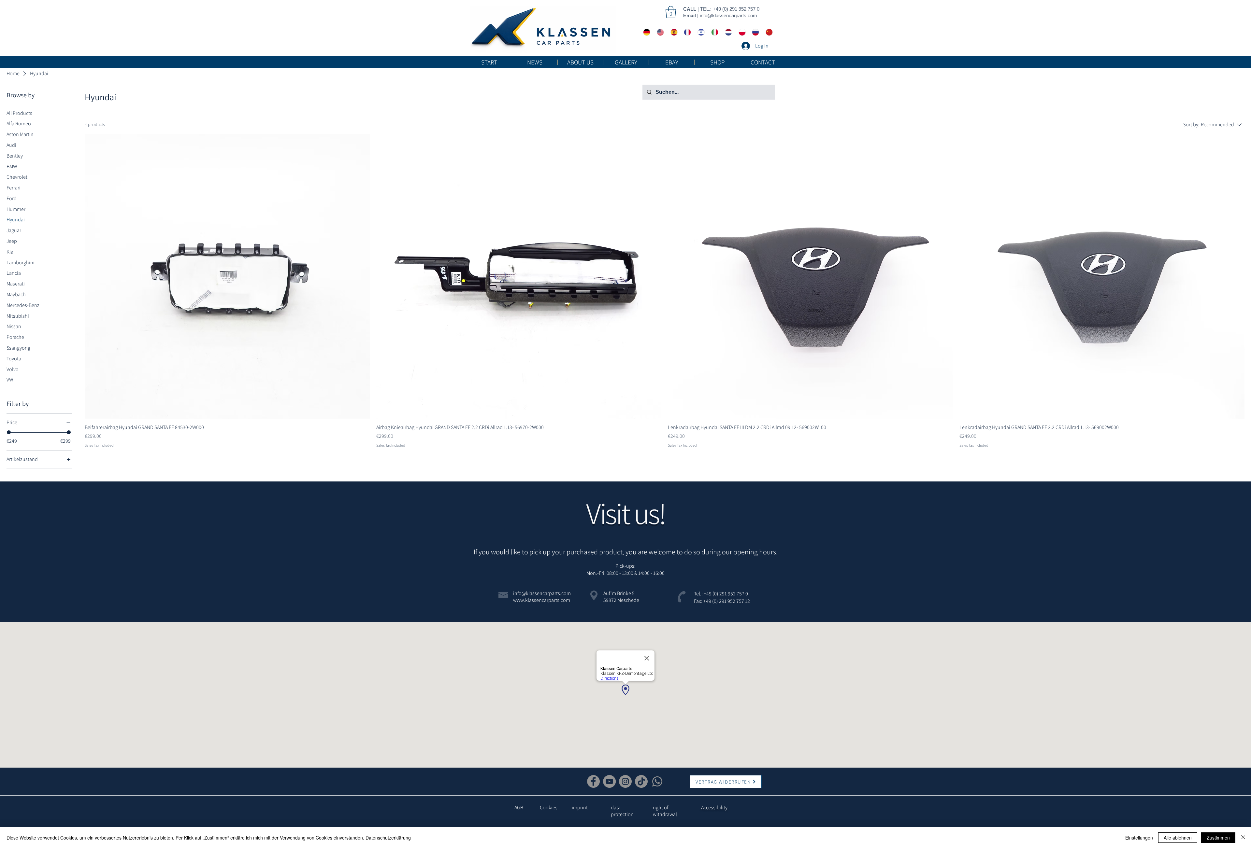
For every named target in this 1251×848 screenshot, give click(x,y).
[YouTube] (609, 781)
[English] (659, 32)
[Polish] (740, 32)
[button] (671, 12)
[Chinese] (767, 32)
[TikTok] (641, 781)
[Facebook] (593, 781)
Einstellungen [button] (1139, 837)
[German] (645, 32)
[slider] (9, 432)
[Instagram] (625, 781)
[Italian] (713, 32)
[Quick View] (227, 276)
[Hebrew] (699, 32)
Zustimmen (1218, 837)
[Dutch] (727, 32)
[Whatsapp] (657, 781)
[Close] (1243, 837)
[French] (686, 32)
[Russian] (754, 32)
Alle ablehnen (1178, 837)
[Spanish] (672, 32)
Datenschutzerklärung (388, 837)
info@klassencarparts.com (728, 15)
